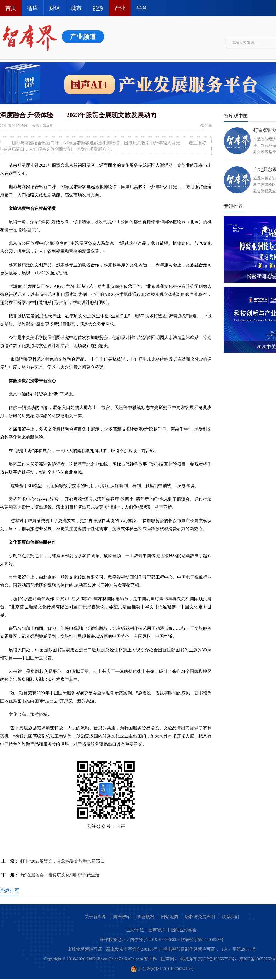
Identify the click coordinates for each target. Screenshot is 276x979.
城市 (76, 8)
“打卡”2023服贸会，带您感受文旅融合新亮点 (61, 861)
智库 (32, 8)
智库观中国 (236, 115)
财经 (54, 8)
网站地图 (169, 916)
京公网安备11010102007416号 (166, 968)
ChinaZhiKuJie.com (125, 959)
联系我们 (230, 916)
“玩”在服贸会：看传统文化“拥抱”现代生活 (59, 875)
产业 (120, 8)
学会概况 (145, 916)
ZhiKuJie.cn (96, 959)
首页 (10, 8)
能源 (98, 8)
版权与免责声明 (200, 916)
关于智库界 (95, 916)
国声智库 (121, 916)
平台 (141, 8)
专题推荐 (233, 206)
